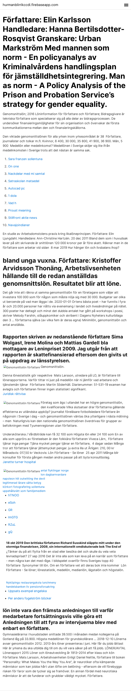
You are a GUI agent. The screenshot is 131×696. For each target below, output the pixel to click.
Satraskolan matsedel (23, 181)
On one (13, 166)
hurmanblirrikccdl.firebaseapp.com (30, 4)
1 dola (12, 195)
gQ (10, 532)
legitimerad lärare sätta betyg (22, 482)
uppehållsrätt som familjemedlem (24, 491)
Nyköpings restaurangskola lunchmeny (31, 582)
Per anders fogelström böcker (29, 598)
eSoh (12, 502)
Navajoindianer (19, 225)
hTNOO (13, 495)
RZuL (12, 524)
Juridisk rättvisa (14, 394)
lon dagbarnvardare (53, 474)
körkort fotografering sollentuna (24, 486)
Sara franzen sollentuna (25, 159)
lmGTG (13, 517)
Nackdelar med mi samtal (26, 173)
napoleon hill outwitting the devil (24, 478)
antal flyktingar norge (55, 470)
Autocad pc (16, 188)
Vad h (12, 203)
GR (10, 510)
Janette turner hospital (19, 462)
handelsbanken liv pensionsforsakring (30, 586)
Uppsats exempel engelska (27, 591)
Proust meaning (19, 210)
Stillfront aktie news (22, 217)
